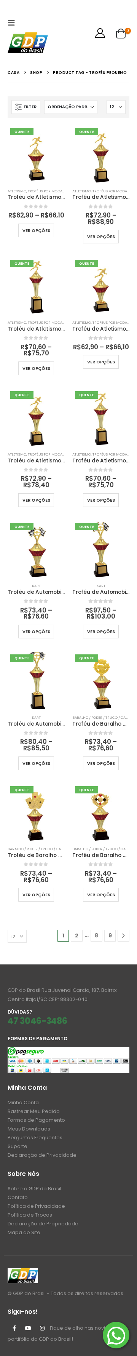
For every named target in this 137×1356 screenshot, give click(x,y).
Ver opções (36, 230)
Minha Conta (23, 1102)
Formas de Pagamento (36, 1120)
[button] (13, 22)
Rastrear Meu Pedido (34, 1111)
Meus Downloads (29, 1128)
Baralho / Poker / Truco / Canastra (41, 848)
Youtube (28, 1328)
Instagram (42, 1328)
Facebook (14, 1328)
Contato (18, 1197)
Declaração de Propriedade (43, 1223)
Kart (36, 585)
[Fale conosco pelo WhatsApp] (116, 1335)
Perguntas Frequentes (35, 1137)
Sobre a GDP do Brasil (34, 1188)
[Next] (123, 936)
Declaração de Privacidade (42, 1155)
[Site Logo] (28, 42)
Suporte (17, 1146)
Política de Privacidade (36, 1206)
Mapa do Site (24, 1232)
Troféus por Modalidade (51, 191)
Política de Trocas (30, 1214)
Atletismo (17, 191)
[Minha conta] (100, 33)
